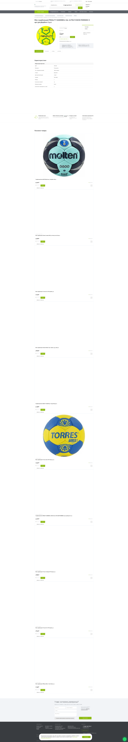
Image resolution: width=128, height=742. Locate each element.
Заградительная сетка (59, 729)
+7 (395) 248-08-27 (67, 5)
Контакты (91, 11)
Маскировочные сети (72, 727)
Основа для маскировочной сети (74, 728)
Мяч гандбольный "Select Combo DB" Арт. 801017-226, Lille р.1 (48, 235)
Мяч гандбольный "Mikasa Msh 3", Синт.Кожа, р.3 (45, 683)
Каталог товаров (41, 11)
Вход (86, 1)
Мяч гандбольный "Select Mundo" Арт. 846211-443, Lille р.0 (47, 347)
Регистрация (90, 1)
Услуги (76, 11)
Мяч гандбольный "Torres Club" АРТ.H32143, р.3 (45, 459)
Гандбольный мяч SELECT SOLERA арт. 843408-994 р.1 (46, 403)
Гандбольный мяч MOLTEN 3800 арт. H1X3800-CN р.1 (46, 179)
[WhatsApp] (124, 739)
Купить (43, 185)
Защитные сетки (71, 726)
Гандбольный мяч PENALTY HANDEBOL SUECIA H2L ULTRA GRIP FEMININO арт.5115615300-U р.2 (54, 515)
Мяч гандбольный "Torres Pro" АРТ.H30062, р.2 (45, 291)
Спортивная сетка (58, 727)
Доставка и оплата (83, 11)
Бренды (69, 11)
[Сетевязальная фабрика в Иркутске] (41, 4)
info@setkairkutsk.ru (86, 727)
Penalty (66, 28)
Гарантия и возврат (48, 728)
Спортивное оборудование (60, 728)
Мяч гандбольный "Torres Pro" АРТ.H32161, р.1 (45, 627)
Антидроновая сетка (54, 11)
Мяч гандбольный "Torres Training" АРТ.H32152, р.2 (45, 571)
